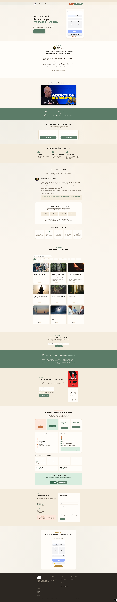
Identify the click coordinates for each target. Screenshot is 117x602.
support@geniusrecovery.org (41, 508)
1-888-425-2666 (63, 468)
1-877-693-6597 (40, 504)
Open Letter (39, 3)
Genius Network (73, 579)
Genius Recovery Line (62, 482)
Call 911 (40, 427)
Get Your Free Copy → (44, 395)
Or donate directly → (75, 36)
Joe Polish (47, 178)
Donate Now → (58, 566)
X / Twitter (39, 592)
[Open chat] (115, 600)
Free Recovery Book (64, 586)
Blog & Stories (63, 579)
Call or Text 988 (52, 426)
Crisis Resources (50, 3)
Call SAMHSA (64, 427)
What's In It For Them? (74, 580)
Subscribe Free (58, 346)
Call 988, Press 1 (75, 460)
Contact (55, 3)
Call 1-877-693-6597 (79, 3)
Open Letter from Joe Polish (64, 584)
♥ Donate (71, 3)
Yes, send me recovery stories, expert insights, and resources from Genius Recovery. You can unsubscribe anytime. (69, 515)
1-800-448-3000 (63, 461)
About (43, 3)
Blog (46, 3)
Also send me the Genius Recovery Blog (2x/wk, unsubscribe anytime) (47, 393)
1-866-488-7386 (39, 468)
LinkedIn (38, 595)
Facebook (38, 591)
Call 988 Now (53, 482)
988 (37, 461)
